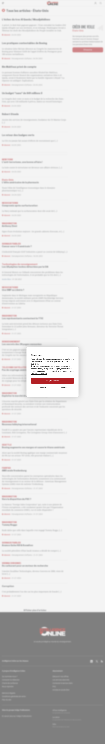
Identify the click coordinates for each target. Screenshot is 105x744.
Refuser (64, 388)
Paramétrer (41, 388)
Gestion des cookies (39, 374)
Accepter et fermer (52, 381)
